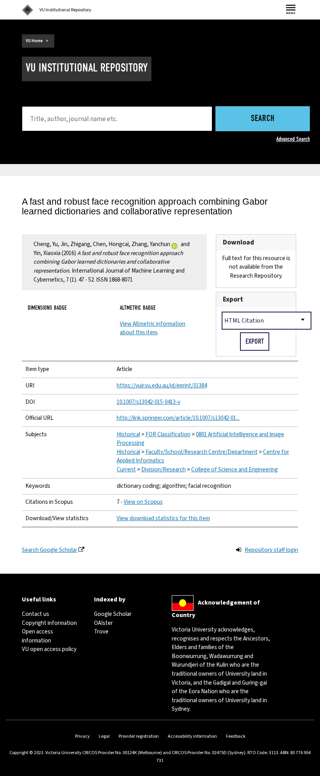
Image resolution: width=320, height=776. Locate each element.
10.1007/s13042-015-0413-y (148, 402)
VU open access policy (49, 649)
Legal (104, 736)
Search (263, 118)
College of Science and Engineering (234, 470)
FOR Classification (168, 434)
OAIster (103, 623)
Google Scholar (113, 614)
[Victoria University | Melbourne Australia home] (28, 10)
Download (238, 242)
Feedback (235, 736)
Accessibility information (192, 736)
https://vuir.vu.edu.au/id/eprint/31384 (162, 386)
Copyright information (49, 623)
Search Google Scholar (49, 550)
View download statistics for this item (163, 518)
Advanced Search (293, 139)
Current (126, 470)
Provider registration (139, 736)
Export (233, 299)
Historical (128, 434)
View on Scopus (143, 502)
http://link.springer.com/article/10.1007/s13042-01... (178, 418)
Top (306, 770)
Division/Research (163, 470)
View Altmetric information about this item (152, 328)
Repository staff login (271, 550)
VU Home (34, 41)
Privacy (82, 736)
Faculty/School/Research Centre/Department (202, 452)
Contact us (35, 614)
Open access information (37, 636)
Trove (101, 632)
